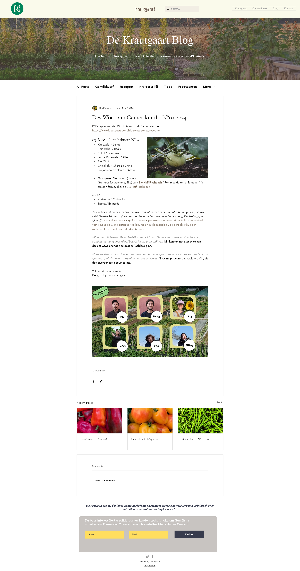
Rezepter (126, 87)
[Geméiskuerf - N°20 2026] (99, 420)
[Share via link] (101, 381)
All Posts (83, 87)
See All (220, 402)
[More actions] (206, 108)
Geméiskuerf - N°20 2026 (93, 439)
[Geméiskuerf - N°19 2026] (150, 420)
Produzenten (187, 87)
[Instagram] (147, 556)
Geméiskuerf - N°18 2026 (195, 439)
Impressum (150, 565)
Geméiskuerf (104, 87)
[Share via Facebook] (93, 381)
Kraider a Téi (148, 87)
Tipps (168, 87)
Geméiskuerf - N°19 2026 (144, 439)
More (207, 87)
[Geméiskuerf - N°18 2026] (200, 420)
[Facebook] (153, 556)
